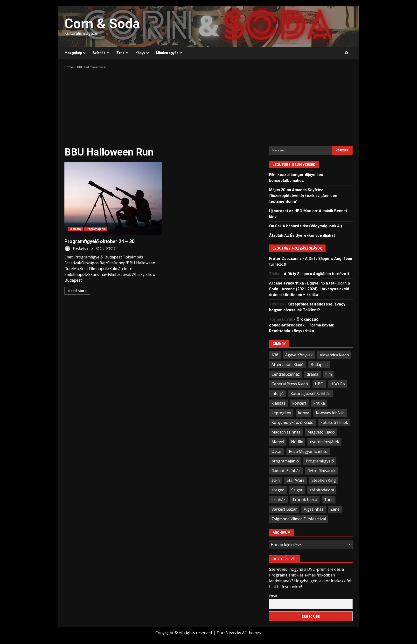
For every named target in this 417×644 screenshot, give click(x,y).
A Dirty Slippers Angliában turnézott (316, 273)
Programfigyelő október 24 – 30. (113, 198)
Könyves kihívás (330, 412)
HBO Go (337, 383)
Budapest (319, 364)
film (328, 374)
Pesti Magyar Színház (308, 451)
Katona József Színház (311, 393)
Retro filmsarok (321, 470)
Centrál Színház (285, 374)
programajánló (285, 461)
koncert (299, 403)
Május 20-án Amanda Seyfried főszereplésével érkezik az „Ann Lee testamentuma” (303, 196)
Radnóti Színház (285, 470)
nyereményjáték (324, 441)
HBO (319, 383)
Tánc (328, 499)
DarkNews (226, 632)
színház (278, 499)
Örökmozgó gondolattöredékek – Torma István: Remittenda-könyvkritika (301, 325)
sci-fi (275, 480)
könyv (303, 412)
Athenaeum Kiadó (287, 364)
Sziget (296, 490)
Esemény (76, 228)
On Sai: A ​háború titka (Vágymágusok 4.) (305, 226)
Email (273, 595)
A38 (274, 355)
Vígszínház (313, 509)
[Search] (346, 53)
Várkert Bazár (284, 509)
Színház (99, 53)
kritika (319, 403)
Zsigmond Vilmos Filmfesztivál (298, 519)
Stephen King (324, 480)
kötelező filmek (334, 422)
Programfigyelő (320, 461)
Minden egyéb (167, 53)
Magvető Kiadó (321, 432)
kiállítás (278, 403)
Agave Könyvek (299, 355)
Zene (120, 53)
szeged (277, 490)
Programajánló (96, 228)
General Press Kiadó (289, 383)
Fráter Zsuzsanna (285, 258)
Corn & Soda (102, 24)
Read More (77, 290)
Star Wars (296, 480)
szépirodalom (321, 490)
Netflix (297, 441)
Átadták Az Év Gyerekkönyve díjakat (302, 235)
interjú (277, 393)
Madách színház (285, 432)
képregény (281, 412)
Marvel (277, 441)
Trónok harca (304, 499)
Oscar (276, 451)
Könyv (140, 53)
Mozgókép (73, 53)
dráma (312, 374)
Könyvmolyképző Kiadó (292, 422)
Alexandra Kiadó (334, 355)
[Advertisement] (208, 106)
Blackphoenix (82, 248)
